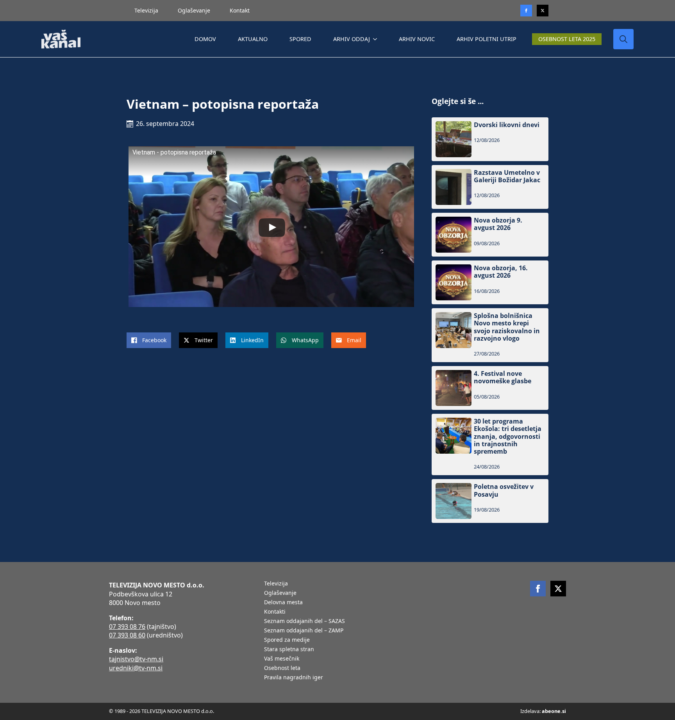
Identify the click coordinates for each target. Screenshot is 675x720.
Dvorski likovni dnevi (506, 125)
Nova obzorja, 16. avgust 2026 (501, 271)
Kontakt (240, 10)
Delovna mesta (283, 603)
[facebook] (538, 588)
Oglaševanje (194, 10)
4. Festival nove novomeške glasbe (502, 377)
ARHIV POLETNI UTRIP (486, 39)
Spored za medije (287, 640)
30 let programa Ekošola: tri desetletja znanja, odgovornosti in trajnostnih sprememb (507, 436)
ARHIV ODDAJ (351, 39)
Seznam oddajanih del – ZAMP (303, 631)
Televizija (146, 10)
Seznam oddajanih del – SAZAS (304, 621)
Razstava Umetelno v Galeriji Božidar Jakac (507, 176)
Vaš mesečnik (281, 659)
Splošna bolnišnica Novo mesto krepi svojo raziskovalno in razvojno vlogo (507, 327)
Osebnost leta (282, 668)
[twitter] (542, 10)
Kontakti (275, 612)
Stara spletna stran (289, 649)
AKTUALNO (253, 39)
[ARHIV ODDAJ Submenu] (376, 39)
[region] (102, 658)
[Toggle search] (623, 39)
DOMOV (205, 39)
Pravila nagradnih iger (293, 678)
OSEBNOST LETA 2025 (566, 39)
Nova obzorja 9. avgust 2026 (498, 224)
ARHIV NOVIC (417, 39)
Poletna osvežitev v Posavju (504, 490)
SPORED (300, 39)
